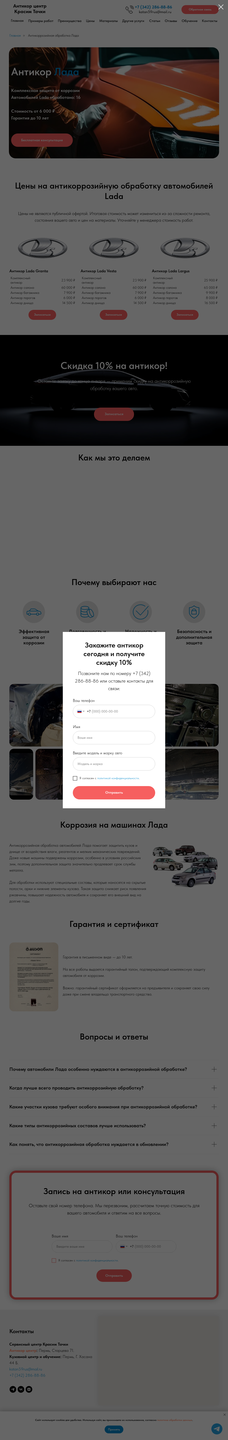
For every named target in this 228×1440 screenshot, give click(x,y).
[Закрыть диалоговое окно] (221, 7)
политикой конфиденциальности (118, 778)
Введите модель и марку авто (97, 753)
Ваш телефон (84, 700)
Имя (76, 726)
